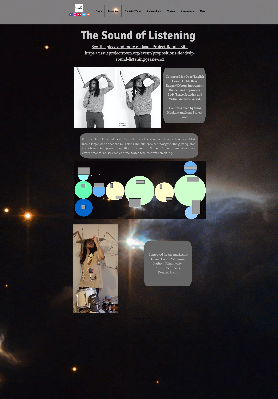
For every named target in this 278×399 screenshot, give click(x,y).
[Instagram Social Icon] (75, 14)
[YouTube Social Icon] (79, 14)
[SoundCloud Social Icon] (88, 14)
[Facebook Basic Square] (71, 14)
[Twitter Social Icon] (84, 14)
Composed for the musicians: (168, 255)
